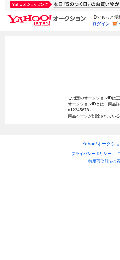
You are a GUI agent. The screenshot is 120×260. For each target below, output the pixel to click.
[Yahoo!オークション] (47, 16)
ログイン (101, 23)
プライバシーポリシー (91, 153)
